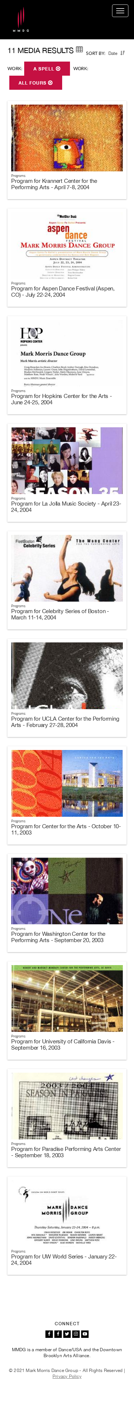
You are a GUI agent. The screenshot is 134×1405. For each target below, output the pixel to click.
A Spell (45, 69)
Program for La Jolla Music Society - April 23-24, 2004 (66, 506)
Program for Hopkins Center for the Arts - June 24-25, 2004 (61, 399)
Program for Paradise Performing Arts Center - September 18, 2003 (66, 1152)
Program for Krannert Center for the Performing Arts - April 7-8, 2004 (54, 184)
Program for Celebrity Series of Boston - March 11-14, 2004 (60, 614)
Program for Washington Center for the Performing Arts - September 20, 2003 (58, 937)
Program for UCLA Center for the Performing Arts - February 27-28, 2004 (65, 721)
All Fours (33, 83)
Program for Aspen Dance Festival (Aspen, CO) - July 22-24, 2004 (63, 291)
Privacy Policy (67, 1376)
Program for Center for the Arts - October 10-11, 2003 (66, 829)
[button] (122, 53)
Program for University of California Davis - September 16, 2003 (63, 1044)
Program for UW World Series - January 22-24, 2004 (64, 1259)
